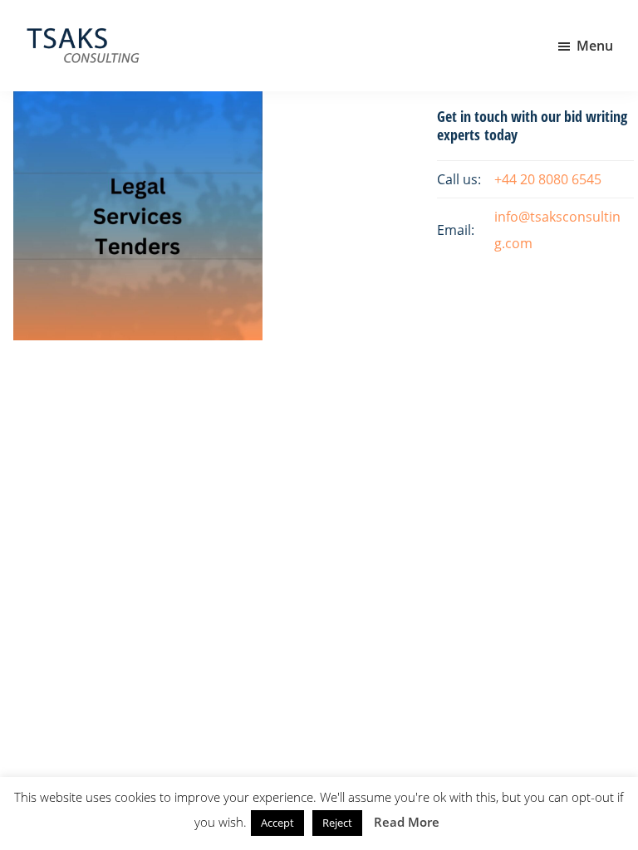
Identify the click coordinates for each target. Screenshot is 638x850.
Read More (406, 821)
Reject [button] (337, 822)
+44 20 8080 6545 (547, 179)
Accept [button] (277, 822)
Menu (595, 46)
